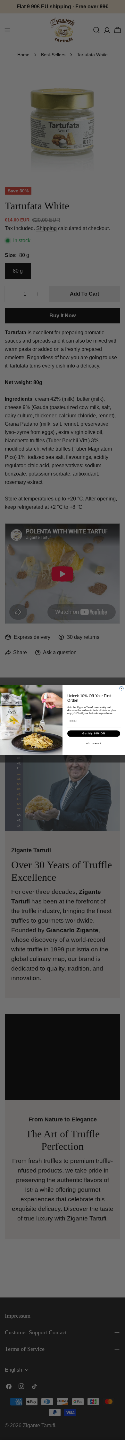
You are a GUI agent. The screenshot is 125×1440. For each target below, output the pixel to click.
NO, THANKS (94, 743)
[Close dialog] (121, 688)
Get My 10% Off (93, 733)
